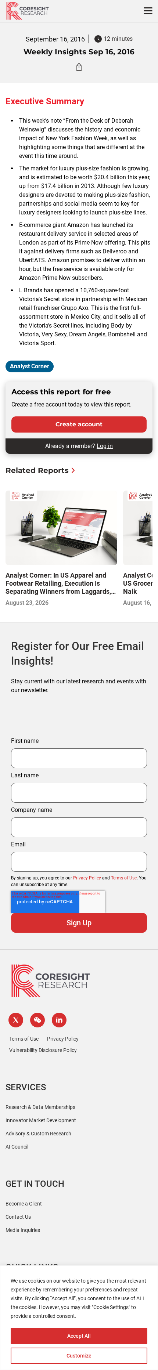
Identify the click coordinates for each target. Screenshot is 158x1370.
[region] (79, 1317)
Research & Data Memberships (40, 1107)
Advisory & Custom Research (38, 1133)
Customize (79, 1356)
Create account (79, 424)
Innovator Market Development (41, 1120)
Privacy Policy (87, 878)
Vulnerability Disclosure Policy (43, 1050)
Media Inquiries (23, 1230)
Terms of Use (124, 878)
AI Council (17, 1147)
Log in (105, 445)
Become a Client (24, 1204)
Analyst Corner (29, 366)
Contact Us (18, 1217)
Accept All (79, 1336)
